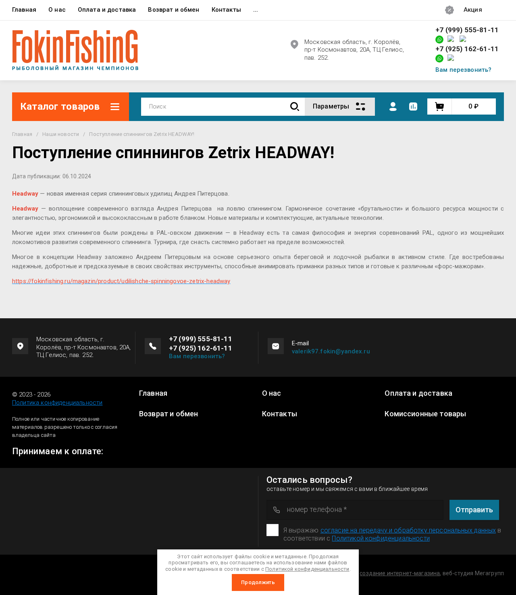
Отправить (474, 509)
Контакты (226, 9)
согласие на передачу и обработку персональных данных (408, 530)
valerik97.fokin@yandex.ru (331, 351)
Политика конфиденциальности (57, 402)
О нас (57, 9)
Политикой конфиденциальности (380, 538)
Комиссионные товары (425, 414)
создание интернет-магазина (400, 573)
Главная (24, 9)
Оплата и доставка (107, 9)
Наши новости (60, 134)
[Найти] (295, 107)
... (255, 9)
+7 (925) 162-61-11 (467, 49)
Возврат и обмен (173, 9)
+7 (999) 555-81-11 (467, 30)
